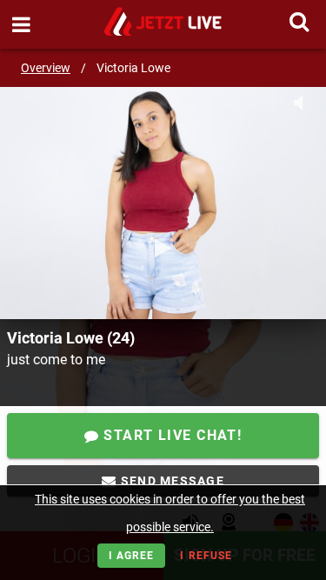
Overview (45, 68)
